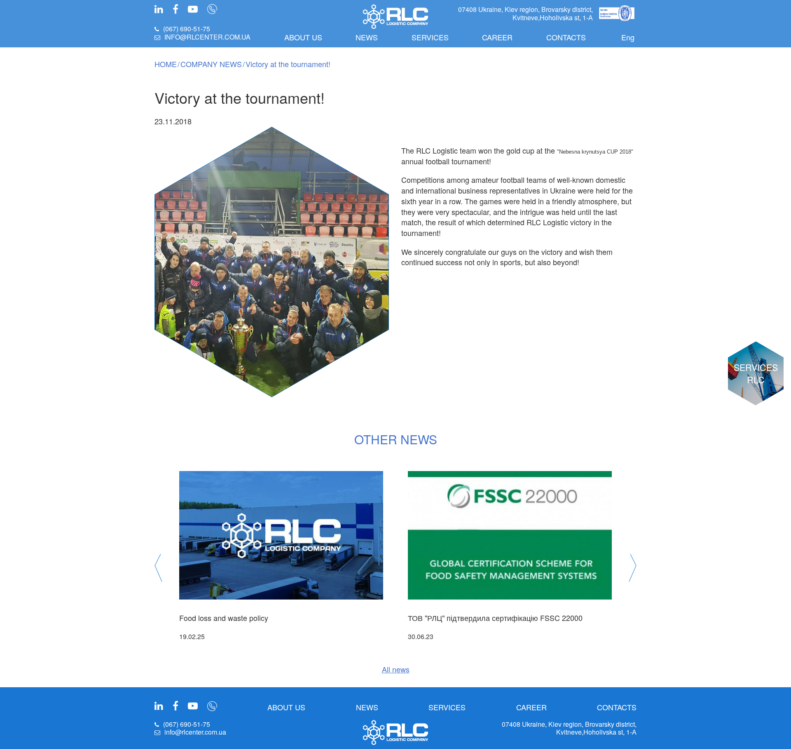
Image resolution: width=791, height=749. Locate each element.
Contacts (566, 37)
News (367, 37)
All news (396, 669)
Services (430, 37)
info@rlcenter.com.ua (207, 37)
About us (303, 37)
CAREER (497, 37)
